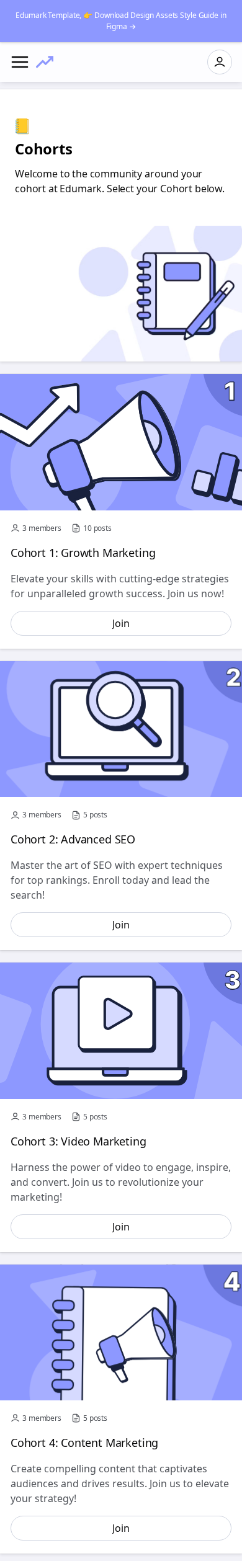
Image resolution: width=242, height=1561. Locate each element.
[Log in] (219, 62)
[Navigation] (20, 62)
